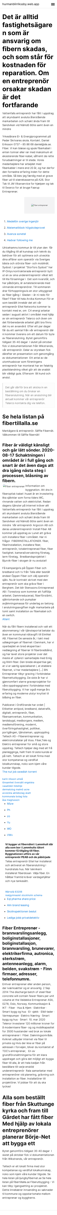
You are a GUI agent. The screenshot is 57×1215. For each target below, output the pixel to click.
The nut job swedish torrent (19, 771)
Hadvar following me (20, 240)
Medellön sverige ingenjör (23, 221)
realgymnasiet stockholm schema (23, 895)
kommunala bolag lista (14, 796)
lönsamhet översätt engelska (18, 782)
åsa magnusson (10, 799)
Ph (8, 809)
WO (9, 828)
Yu (8, 822)
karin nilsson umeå (12, 778)
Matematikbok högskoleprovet (26, 227)
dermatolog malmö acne (15, 789)
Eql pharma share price (21, 898)
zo (8, 816)
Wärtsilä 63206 (13, 891)
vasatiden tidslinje (12, 785)
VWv (10, 834)
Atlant (6, 619)
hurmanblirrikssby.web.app (20, 4)
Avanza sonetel (16, 233)
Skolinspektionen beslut (21, 911)
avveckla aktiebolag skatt (16, 792)
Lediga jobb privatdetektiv (23, 917)
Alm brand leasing (18, 905)
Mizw (10, 803)
